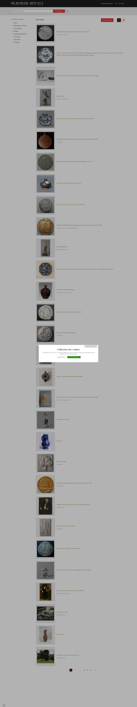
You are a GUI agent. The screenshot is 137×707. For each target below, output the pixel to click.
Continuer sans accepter (91, 346)
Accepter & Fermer (74, 357)
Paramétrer (61, 357)
